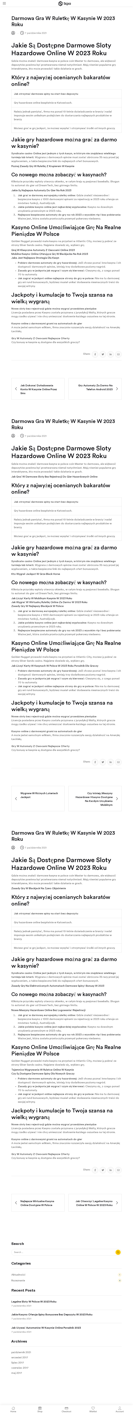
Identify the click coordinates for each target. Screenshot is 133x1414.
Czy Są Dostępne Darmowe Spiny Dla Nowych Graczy (42, 1073)
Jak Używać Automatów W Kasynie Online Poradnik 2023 (46, 1328)
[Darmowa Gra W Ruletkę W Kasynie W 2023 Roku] (95, 354)
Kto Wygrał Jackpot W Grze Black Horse (35, 574)
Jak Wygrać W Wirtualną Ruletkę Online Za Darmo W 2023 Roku (49, 602)
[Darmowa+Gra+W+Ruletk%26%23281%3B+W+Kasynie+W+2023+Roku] (103, 354)
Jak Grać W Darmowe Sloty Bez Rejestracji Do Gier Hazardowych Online (54, 476)
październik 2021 (21, 1352)
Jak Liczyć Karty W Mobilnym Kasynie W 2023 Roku (41, 598)
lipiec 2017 (17, 1362)
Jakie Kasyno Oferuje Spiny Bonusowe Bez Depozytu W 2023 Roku (51, 1314)
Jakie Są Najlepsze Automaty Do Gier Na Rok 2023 (41, 190)
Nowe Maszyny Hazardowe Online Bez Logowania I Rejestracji (48, 1010)
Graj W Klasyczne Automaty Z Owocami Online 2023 (43, 250)
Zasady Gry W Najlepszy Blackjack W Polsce (37, 606)
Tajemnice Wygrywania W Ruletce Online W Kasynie (42, 1069)
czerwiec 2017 (20, 1368)
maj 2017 (16, 1373)
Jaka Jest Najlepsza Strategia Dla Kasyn (35, 258)
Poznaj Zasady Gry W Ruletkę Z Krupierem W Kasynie (42, 166)
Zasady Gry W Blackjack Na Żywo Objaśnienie (38, 888)
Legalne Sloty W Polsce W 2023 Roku (33, 1301)
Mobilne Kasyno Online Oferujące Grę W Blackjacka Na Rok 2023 (49, 254)
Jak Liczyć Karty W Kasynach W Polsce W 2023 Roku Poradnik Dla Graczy (54, 666)
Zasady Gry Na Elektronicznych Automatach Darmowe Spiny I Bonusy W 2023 (57, 986)
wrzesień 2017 (19, 1357)
